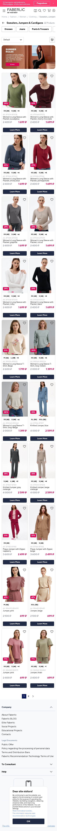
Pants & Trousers (40, 29)
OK (28, 821)
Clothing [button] (33, 17)
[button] (28, 3)
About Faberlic (9, 714)
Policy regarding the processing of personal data (26, 748)
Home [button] (4, 17)
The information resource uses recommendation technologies (24, 814)
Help (4, 771)
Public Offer (8, 744)
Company (6, 707)
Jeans (22, 29)
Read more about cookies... (23, 811)
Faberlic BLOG (9, 718)
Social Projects (9, 726)
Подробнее (42, 3)
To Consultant (9, 764)
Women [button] (23, 17)
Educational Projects (12, 730)
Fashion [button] (13, 17)
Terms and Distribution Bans (16, 752)
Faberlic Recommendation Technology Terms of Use (28, 756)
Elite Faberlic (8, 722)
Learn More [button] (15, 130)
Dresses (8, 29)
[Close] (53, 3)
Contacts (6, 734)
